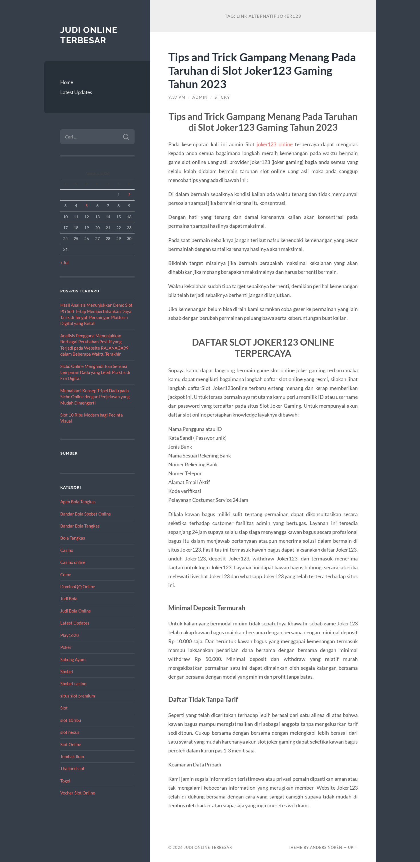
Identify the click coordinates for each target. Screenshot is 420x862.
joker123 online (275, 144)
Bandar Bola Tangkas (80, 525)
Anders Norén (326, 847)
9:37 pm (176, 97)
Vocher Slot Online (77, 792)
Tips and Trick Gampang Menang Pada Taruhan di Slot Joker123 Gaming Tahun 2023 (262, 70)
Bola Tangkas (72, 537)
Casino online (72, 562)
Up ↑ (353, 847)
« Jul (64, 262)
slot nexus (69, 732)
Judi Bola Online (75, 610)
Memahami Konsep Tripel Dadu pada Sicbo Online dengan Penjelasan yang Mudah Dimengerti (95, 396)
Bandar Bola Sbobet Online (85, 513)
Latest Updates (76, 92)
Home (66, 82)
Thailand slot (72, 768)
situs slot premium (77, 695)
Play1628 (69, 635)
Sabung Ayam (72, 659)
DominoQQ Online (77, 586)
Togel (65, 780)
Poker (65, 647)
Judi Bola (68, 598)
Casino (66, 550)
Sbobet (66, 671)
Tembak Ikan (72, 756)
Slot (64, 707)
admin (200, 97)
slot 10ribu (70, 720)
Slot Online (70, 744)
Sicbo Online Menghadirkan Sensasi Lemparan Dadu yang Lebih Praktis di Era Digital (95, 372)
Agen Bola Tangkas (78, 501)
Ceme (65, 574)
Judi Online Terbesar (88, 35)
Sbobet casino (73, 683)
